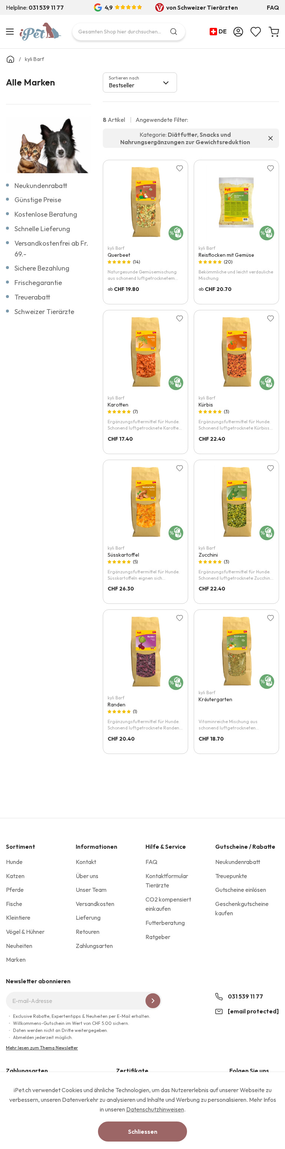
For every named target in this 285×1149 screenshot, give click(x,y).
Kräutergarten (215, 699)
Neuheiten (19, 945)
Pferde (15, 889)
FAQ (273, 7)
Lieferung (88, 917)
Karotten (118, 404)
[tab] (140, 82)
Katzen (15, 876)
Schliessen (142, 1131)
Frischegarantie (38, 282)
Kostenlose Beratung (45, 214)
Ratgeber (157, 937)
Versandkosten (95, 903)
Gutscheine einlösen (240, 889)
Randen (116, 704)
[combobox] (129, 32)
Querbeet (119, 255)
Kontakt (86, 861)
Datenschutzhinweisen (155, 1109)
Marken (16, 959)
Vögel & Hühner (25, 931)
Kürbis (206, 404)
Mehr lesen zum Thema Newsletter (42, 1048)
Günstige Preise (37, 199)
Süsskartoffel (123, 554)
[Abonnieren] (152, 1000)
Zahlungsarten (94, 945)
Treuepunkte (231, 876)
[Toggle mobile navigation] (11, 31)
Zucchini (208, 554)
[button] (220, 31)
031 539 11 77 (245, 996)
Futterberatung (165, 922)
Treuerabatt (32, 297)
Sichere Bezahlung (41, 268)
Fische (14, 903)
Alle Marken (30, 82)
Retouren (87, 931)
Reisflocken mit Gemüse (226, 255)
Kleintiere (18, 917)
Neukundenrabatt (41, 185)
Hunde (14, 861)
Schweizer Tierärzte (44, 311)
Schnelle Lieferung (42, 228)
